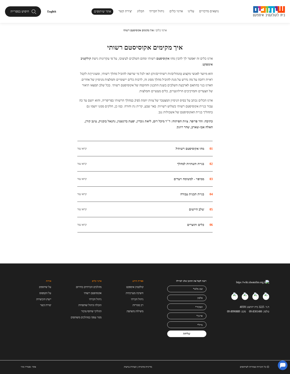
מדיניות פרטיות (145, 367)
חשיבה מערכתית (134, 293)
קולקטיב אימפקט (134, 287)
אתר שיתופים (102, 11)
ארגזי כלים (176, 11)
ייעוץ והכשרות (43, 299)
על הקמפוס (45, 293)
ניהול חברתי (156, 11)
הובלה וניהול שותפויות (90, 305)
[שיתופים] (269, 11)
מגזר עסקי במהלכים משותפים (86, 317)
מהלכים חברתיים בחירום (89, 287)
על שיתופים (45, 287)
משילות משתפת (135, 311)
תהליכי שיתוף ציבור (91, 311)
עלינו (191, 11)
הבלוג (140, 11)
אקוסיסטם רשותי (93, 293)
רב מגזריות (138, 305)
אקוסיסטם (162, 58)
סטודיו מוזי (26, 367)
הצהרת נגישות (130, 367)
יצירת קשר (125, 11)
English (51, 11)
